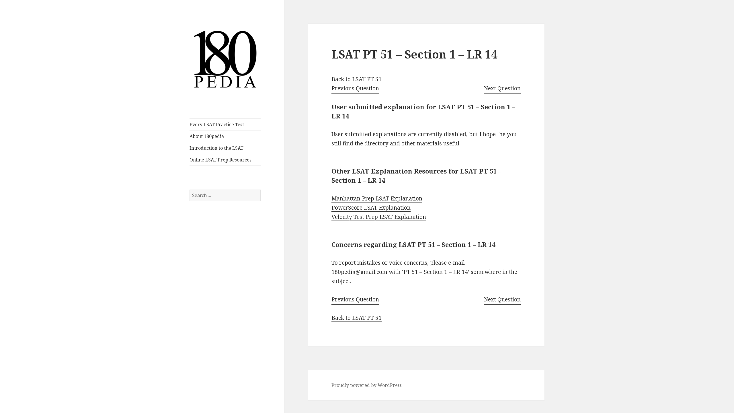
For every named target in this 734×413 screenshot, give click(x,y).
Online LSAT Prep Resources (220, 160)
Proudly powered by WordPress (366, 385)
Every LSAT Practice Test (217, 124)
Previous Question (355, 88)
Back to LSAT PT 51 (356, 79)
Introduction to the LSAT (216, 148)
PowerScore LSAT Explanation (371, 207)
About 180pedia (207, 136)
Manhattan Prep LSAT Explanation (376, 198)
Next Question (502, 88)
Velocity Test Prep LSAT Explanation (378, 217)
